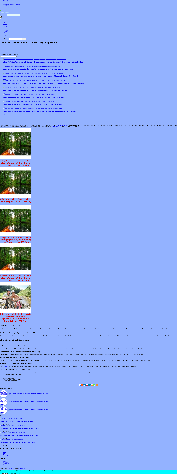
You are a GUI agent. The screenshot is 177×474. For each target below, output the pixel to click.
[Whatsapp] (94, 385)
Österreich (5, 450)
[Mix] (92, 385)
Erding (4, 22)
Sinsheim (5, 24)
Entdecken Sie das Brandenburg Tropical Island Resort (19, 435)
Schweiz (4, 452)
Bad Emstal (5, 29)
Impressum (5, 462)
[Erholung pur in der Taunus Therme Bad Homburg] (11, 418)
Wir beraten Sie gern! (7, 7)
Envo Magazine (21, 468)
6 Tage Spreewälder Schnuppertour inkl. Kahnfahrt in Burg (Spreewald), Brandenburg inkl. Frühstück (28, 401)
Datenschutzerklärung (7, 466)
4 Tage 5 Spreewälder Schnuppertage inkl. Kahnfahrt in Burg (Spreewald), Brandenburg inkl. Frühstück (28, 393)
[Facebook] (80, 385)
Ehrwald (4, 34)
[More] (96, 385)
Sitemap (4, 464)
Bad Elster (5, 27)
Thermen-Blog (6, 5)
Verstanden (5, 473)
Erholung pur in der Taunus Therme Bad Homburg (18, 421)
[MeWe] (89, 385)
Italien (4, 453)
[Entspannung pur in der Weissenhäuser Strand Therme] (12, 425)
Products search (3, 14)
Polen (4, 454)
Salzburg (5, 26)
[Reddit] (82, 385)
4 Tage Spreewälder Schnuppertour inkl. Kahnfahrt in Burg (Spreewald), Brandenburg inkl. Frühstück (28, 409)
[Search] (1, 17)
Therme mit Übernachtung (62, 125)
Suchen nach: (6, 38)
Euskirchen (5, 32)
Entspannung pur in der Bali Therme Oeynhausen (17, 442)
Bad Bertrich (5, 31)
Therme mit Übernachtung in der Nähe (11, 4)
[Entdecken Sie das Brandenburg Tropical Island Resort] (12, 432)
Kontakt (4, 461)
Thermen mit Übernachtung (6, 12)
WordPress (11, 468)
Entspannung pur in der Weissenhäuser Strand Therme (19, 428)
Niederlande (5, 455)
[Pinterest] (87, 385)
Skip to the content (4, 0)
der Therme (6, 366)
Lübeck (4, 35)
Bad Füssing (5, 30)
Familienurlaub (55, 126)
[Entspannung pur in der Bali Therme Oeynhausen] (11, 439)
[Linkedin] (84, 385)
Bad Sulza (5, 25)
